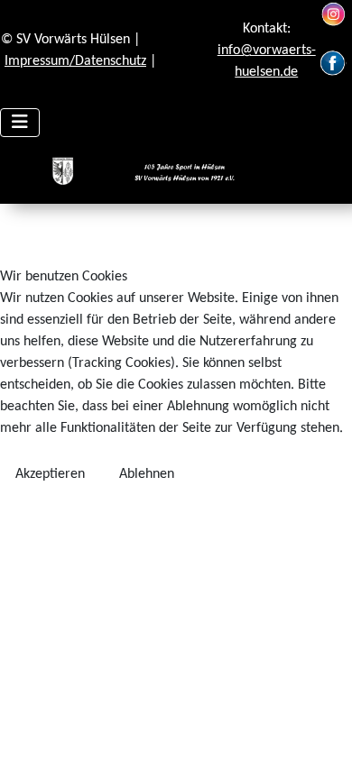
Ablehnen (146, 474)
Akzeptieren (50, 474)
